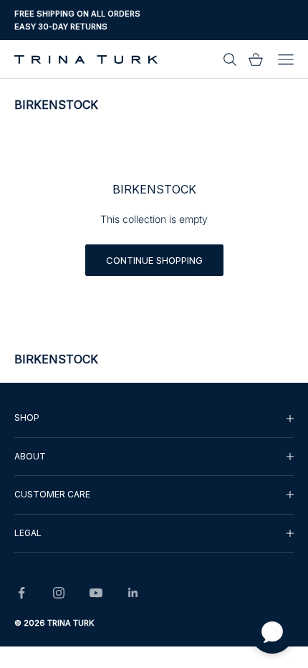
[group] (154, 417)
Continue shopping (154, 260)
